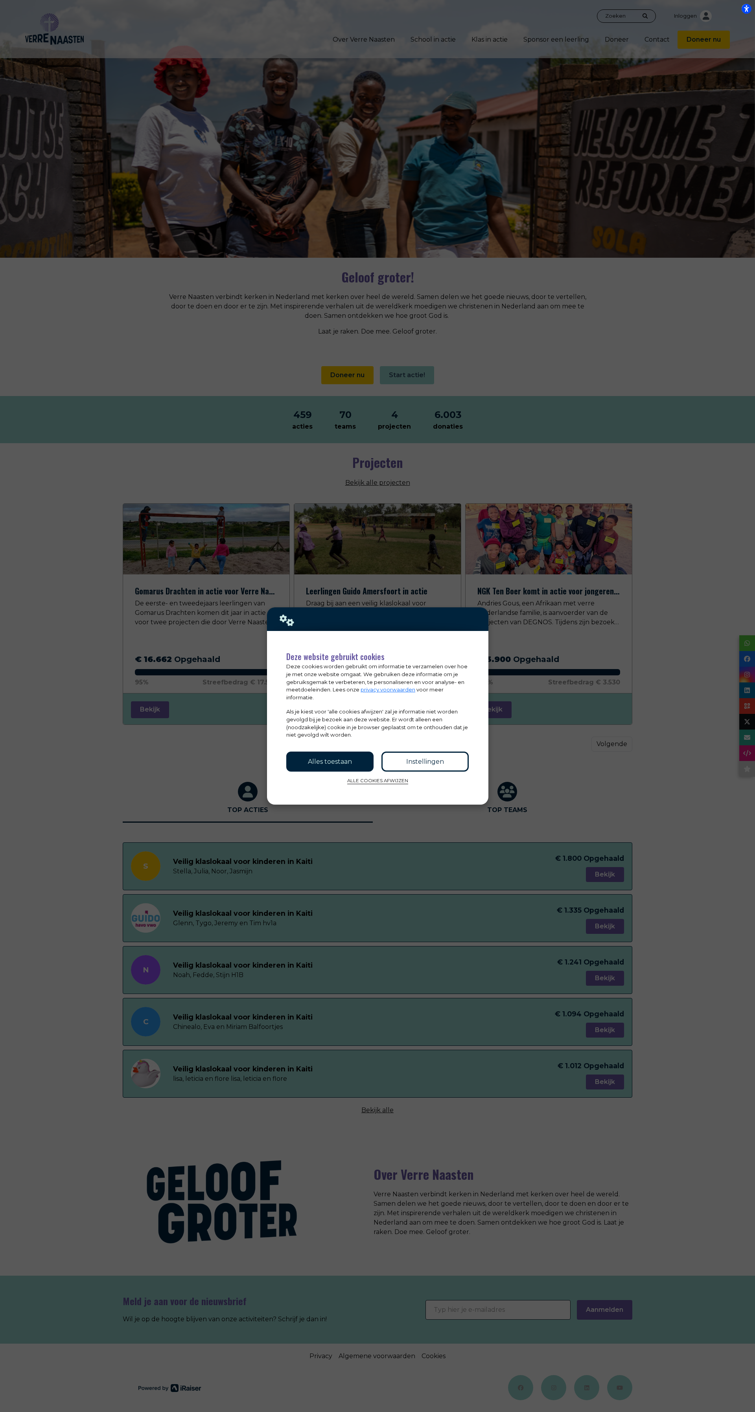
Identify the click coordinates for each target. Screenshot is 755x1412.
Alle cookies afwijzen (377, 780)
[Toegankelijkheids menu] (746, 8)
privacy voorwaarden (388, 689)
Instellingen (425, 761)
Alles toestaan (330, 761)
